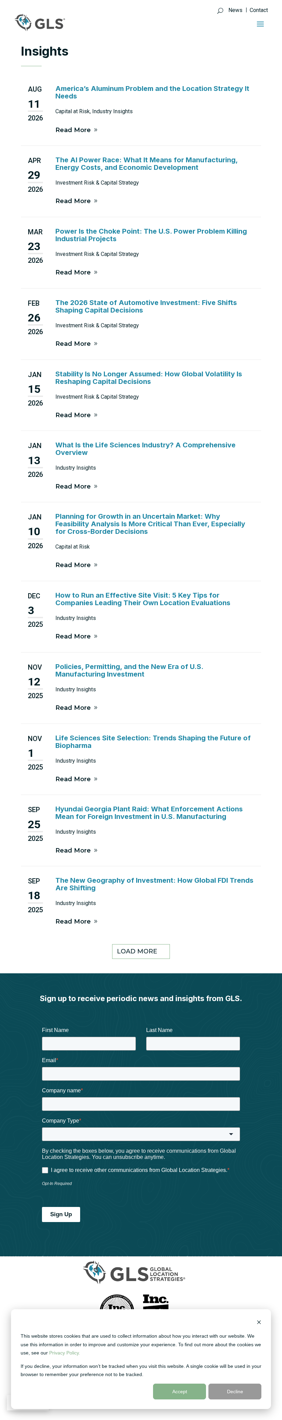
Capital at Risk (72, 111)
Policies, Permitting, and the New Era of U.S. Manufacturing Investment (129, 670)
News (235, 10)
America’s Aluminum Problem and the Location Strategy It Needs (152, 92)
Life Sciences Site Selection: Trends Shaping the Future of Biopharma (153, 742)
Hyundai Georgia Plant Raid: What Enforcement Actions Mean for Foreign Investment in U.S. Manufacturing (149, 813)
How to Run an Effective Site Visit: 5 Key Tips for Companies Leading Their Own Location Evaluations (142, 599)
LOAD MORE (137, 951)
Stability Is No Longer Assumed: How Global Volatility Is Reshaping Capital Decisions (148, 378)
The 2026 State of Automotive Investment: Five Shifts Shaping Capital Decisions (146, 306)
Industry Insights (112, 111)
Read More (73, 130)
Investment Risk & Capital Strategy (97, 182)
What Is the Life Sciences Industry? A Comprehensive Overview (145, 449)
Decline (235, 1391)
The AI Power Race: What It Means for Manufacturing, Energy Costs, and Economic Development (146, 164)
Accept (179, 1391)
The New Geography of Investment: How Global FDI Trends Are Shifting (154, 884)
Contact (259, 10)
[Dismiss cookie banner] (259, 1323)
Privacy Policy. (64, 1353)
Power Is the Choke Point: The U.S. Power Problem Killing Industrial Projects (151, 235)
